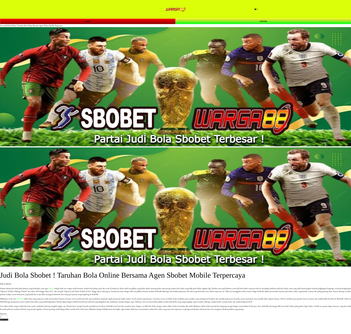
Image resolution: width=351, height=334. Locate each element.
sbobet (51, 288)
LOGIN (88, 21)
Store (2, 25)
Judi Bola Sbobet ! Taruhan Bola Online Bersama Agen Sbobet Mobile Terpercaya (33, 25)
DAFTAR (263, 21)
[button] (4, 320)
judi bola (20, 299)
